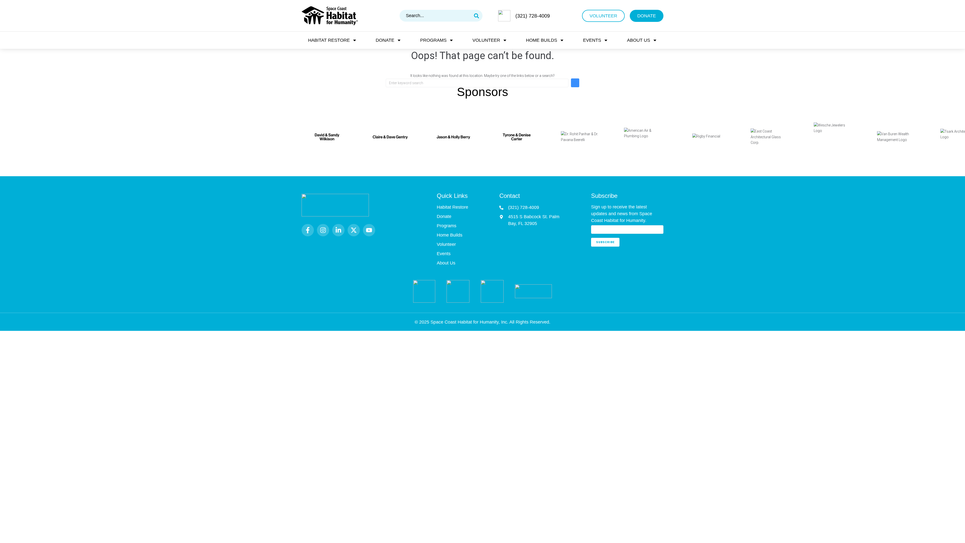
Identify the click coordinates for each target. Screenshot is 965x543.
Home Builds (541, 40)
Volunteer (486, 40)
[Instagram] (323, 230)
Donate (385, 40)
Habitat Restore (329, 40)
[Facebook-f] (308, 230)
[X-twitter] (354, 230)
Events (592, 40)
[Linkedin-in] (338, 230)
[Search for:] (477, 83)
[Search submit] (476, 16)
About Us (638, 40)
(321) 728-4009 (532, 16)
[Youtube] (369, 230)
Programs (433, 40)
